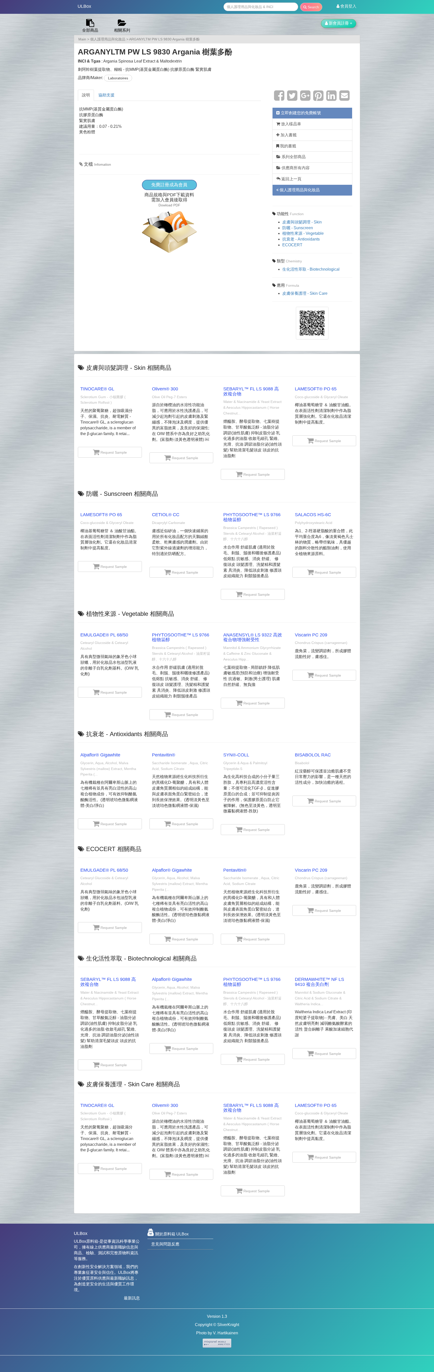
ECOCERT (292, 245)
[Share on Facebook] (279, 98)
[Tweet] (292, 98)
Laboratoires (118, 78)
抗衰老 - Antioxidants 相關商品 (127, 734)
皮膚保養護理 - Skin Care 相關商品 (133, 1084)
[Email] (344, 98)
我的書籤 (287, 146)
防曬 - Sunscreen (297, 228)
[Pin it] (318, 98)
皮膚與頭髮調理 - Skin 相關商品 (128, 367)
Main (82, 39)
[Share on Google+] (305, 98)
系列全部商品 (293, 157)
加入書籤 (288, 135)
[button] (346, 6)
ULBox (84, 6)
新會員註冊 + (340, 23)
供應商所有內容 (295, 168)
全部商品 (90, 30)
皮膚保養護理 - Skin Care (305, 293)
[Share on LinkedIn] (331, 98)
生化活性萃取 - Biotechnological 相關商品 (141, 958)
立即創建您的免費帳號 (300, 113)
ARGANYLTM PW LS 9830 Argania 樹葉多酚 (164, 39)
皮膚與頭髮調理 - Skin (302, 222)
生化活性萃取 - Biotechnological (311, 269)
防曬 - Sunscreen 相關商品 (122, 493)
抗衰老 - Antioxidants (301, 239)
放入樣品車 (290, 124)
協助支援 (106, 95)
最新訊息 (132, 1298)
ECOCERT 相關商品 (113, 849)
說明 (86, 95)
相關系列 (122, 30)
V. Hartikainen (225, 1333)
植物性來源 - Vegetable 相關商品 (130, 613)
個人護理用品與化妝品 (107, 39)
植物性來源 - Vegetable (303, 233)
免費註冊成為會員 (169, 184)
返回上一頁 (290, 179)
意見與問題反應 (165, 1244)
